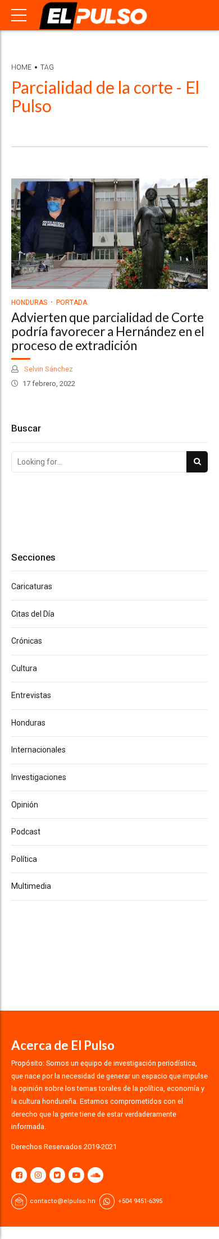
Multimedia (31, 886)
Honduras (29, 302)
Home (21, 67)
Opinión (24, 804)
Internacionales (38, 749)
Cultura (24, 668)
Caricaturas (31, 586)
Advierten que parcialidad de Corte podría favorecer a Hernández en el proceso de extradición (107, 331)
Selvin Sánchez (47, 369)
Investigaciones (38, 777)
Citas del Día (32, 613)
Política (24, 859)
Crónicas (26, 640)
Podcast (25, 831)
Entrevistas (31, 695)
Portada (71, 302)
